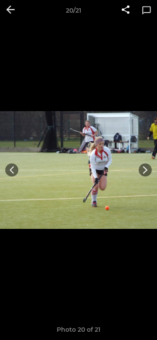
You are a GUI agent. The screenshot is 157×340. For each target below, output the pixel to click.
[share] (125, 10)
